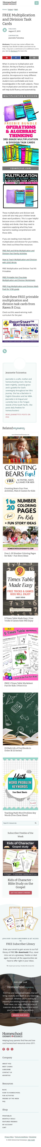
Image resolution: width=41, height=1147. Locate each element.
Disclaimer (32, 1137)
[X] (25, 57)
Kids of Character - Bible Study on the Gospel (20, 883)
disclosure (14, 51)
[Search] (35, 823)
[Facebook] (16, 57)
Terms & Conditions (21, 1137)
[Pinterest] (6, 57)
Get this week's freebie (20, 893)
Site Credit (31, 1140)
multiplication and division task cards (15, 302)
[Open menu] (37, 3)
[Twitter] (12, 1049)
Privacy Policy (9, 1137)
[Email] (34, 57)
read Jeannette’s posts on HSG (18, 415)
